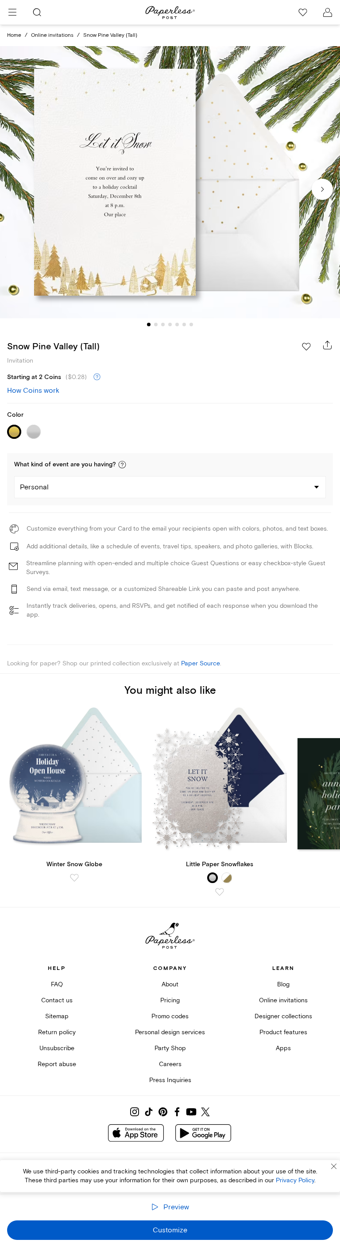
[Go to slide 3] (163, 324)
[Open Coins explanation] (97, 377)
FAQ (57, 984)
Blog (283, 984)
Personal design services (170, 1032)
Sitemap (57, 1016)
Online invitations (52, 35)
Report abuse (57, 1064)
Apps (283, 1048)
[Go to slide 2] (156, 324)
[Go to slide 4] (170, 324)
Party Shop (170, 1048)
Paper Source (200, 663)
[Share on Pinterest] (163, 1111)
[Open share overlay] (327, 345)
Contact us (57, 1000)
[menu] (12, 12)
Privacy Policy (295, 1180)
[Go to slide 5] (177, 324)
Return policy (57, 1032)
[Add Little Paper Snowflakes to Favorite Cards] (219, 892)
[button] (122, 464)
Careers (170, 1064)
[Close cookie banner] (333, 1166)
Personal (34, 487)
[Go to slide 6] (184, 324)
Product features (283, 1032)
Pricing (170, 1000)
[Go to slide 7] (191, 324)
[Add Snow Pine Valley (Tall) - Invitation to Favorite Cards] (306, 346)
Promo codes (170, 1016)
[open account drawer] (327, 12)
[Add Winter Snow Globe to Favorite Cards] (74, 877)
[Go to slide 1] (149, 324)
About (170, 984)
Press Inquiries (170, 1080)
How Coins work (33, 390)
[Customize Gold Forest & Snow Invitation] (170, 182)
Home (14, 35)
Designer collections (283, 1016)
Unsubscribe (56, 1048)
